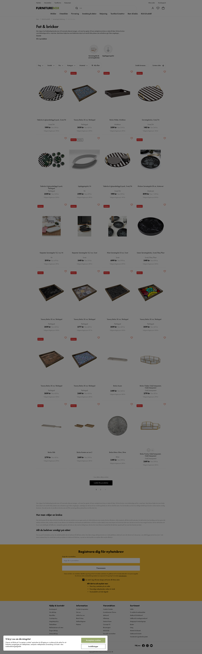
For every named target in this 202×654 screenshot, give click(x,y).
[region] (55, 643)
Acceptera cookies (93, 640)
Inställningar (93, 646)
